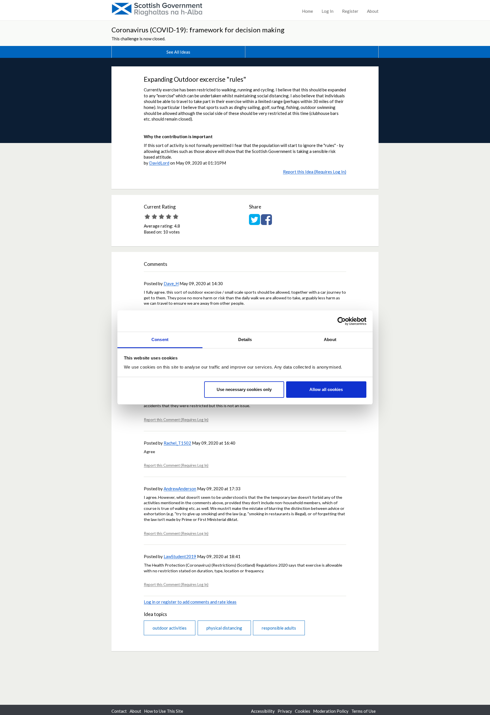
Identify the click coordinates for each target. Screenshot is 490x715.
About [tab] (330, 339)
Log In (327, 11)
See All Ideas (178, 51)
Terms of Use (363, 711)
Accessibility (263, 711)
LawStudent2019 (180, 556)
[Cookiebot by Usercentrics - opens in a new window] (341, 321)
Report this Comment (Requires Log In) (176, 419)
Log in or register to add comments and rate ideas (190, 601)
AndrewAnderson (180, 488)
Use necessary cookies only (244, 389)
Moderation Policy (331, 711)
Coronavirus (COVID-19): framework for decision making (197, 30)
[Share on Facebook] (266, 222)
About (373, 11)
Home (307, 11)
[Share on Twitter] (254, 222)
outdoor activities (170, 627)
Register (350, 11)
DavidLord (159, 162)
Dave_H (171, 283)
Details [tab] (245, 339)
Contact (119, 711)
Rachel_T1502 (177, 442)
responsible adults (279, 627)
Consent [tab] (159, 339)
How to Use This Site (163, 711)
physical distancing (224, 627)
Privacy (285, 711)
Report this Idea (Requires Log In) (314, 171)
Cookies (302, 711)
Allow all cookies (326, 389)
